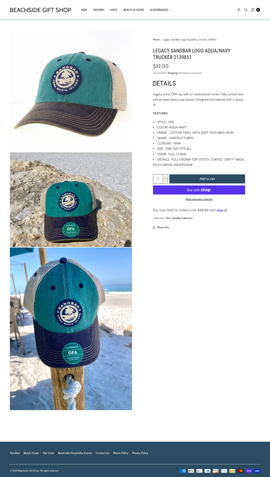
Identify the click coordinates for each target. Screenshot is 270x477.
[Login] (238, 9)
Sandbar (15, 453)
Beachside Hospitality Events (75, 453)
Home (156, 39)
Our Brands (159, 10)
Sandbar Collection (182, 218)
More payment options (199, 199)
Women (98, 10)
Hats (113, 10)
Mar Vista (48, 453)
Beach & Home (133, 10)
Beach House (31, 453)
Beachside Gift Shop (40, 10)
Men (84, 10)
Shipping (172, 72)
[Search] (245, 9)
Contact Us (102, 453)
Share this (163, 227)
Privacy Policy (140, 453)
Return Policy (120, 453)
